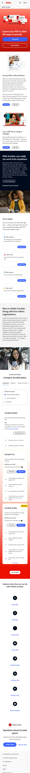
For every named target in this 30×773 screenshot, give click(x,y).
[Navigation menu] (2, 2)
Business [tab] (13, 383)
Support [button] (5, 765)
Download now (19, 433)
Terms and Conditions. (13, 428)
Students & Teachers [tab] (23, 383)
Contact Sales (9, 744)
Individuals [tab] (6, 383)
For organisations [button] (7, 761)
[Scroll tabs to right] (28, 383)
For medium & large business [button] (10, 758)
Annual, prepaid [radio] (11, 398)
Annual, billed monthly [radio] (13, 394)
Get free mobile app (9, 181)
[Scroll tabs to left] (1, 383)
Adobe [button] (4, 769)
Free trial (15, 39)
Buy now (15, 104)
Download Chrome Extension (10, 185)
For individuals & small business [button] (11, 754)
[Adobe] (8, 2)
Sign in (25, 2)
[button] (20, 2)
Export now (22, 247)
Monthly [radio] (9, 402)
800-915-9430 (22, 744)
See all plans (15, 45)
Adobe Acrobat (6, 7)
